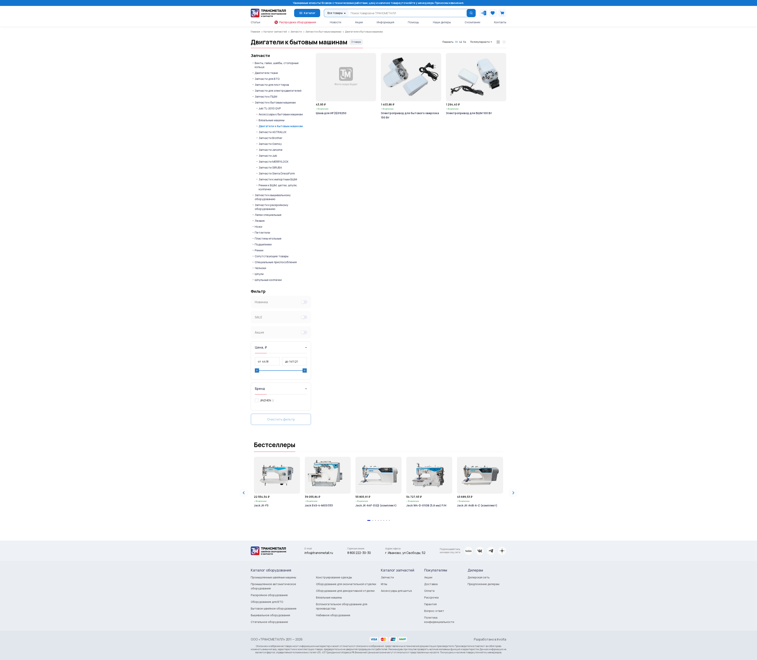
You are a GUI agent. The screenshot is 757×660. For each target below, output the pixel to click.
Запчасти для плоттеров (272, 85)
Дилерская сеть (479, 577)
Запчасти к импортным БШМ (278, 179)
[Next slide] (513, 493)
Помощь (413, 22)
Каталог (309, 13)
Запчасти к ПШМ (266, 96)
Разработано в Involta (490, 639)
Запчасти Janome (270, 150)
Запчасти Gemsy (270, 144)
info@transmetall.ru (319, 553)
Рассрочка (431, 597)
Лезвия (260, 221)
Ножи (258, 226)
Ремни (259, 250)
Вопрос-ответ (434, 611)
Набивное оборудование (333, 615)
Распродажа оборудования (297, 22)
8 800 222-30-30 (359, 553)
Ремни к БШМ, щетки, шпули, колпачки (278, 187)
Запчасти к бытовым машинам (275, 102)
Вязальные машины (271, 120)
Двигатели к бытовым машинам (281, 126)
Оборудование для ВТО (267, 602)
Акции (359, 22)
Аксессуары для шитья (396, 591)
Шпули (259, 274)
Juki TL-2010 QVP (270, 108)
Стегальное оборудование (269, 622)
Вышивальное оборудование (270, 615)
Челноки (260, 268)
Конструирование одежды (334, 577)
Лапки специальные (268, 215)
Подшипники (263, 244)
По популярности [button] (480, 42)
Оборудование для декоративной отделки (345, 591)
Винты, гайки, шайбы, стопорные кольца (277, 65)
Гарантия (430, 604)
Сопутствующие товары (271, 256)
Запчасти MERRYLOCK (273, 161)
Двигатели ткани (266, 73)
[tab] (368, 520)
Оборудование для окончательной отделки (346, 584)
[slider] (257, 370)
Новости (335, 22)
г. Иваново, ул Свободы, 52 (405, 553)
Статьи (255, 22)
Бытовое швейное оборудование (273, 608)
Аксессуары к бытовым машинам (281, 114)
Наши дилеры (442, 22)
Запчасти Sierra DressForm (277, 173)
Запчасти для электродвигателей (278, 90)
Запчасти (260, 55)
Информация (385, 22)
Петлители (262, 232)
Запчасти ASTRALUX (272, 132)
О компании (472, 22)
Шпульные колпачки (268, 280)
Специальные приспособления (276, 262)
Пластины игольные (268, 238)
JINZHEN (265, 400)
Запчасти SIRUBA (270, 167)
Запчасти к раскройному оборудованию (271, 207)
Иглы (384, 584)
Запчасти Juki (268, 156)
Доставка (431, 584)
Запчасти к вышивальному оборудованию (273, 197)
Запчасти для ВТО (267, 79)
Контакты (500, 22)
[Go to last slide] (244, 493)
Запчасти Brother (270, 138)
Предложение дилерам (483, 584)
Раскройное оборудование (269, 595)
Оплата (429, 591)
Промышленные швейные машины (273, 577)
